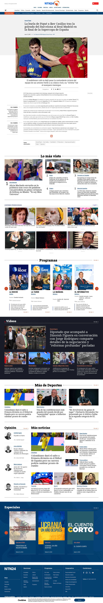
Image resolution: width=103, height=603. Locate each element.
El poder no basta (19, 435)
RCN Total (92, 597)
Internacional (7, 591)
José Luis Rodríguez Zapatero (28, 13)
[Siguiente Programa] (97, 288)
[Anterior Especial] (6, 533)
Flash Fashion (56, 575)
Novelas (65, 597)
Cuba (43, 13)
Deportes (38, 10)
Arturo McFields (18, 446)
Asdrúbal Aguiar (18, 433)
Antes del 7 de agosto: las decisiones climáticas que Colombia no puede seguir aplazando (20, 470)
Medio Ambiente (18, 464)
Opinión (86, 10)
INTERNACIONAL (66, 7)
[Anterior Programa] (6, 288)
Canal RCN (19, 597)
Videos (11, 321)
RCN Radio (32, 597)
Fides (69, 597)
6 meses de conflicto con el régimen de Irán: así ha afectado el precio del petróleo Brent (62, 308)
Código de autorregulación (71, 582)
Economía (28, 10)
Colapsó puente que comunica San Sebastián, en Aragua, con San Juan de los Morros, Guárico (59, 192)
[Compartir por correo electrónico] (57, 89)
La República (38, 597)
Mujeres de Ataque (57, 583)
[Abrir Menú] (5, 10)
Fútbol (37, 144)
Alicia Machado (13, 182)
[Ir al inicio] (12, 570)
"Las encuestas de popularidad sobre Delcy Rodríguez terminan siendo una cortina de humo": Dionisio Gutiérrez (41, 307)
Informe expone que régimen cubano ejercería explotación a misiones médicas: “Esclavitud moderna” (14, 370)
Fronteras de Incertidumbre (21, 547)
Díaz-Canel (38, 13)
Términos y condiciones (56, 599)
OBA (66, 591)
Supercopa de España (70, 142)
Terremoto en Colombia (83, 175)
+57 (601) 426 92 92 (91, 579)
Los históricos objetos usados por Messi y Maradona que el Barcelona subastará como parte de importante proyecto (12, 113)
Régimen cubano (8, 365)
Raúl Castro (17, 13)
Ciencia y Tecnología (60, 10)
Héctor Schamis (20, 494)
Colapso (51, 188)
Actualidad (17, 10)
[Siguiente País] (98, 13)
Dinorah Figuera (54, 329)
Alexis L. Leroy (19, 477)
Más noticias (40, 428)
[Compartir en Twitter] (53, 89)
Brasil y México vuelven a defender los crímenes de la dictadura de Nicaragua (21, 451)
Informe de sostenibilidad (70, 579)
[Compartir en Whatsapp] (59, 89)
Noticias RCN (25, 597)
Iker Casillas (46, 142)
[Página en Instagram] (87, 572)
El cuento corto (80, 546)
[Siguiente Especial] (97, 533)
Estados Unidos (83, 446)
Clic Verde (46, 572)
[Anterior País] (98, 12)
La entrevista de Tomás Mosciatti (48, 578)
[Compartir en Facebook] (51, 89)
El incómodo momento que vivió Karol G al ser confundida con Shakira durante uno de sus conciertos (64, 491)
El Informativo (82, 292)
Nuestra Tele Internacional (48, 10)
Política (22, 10)
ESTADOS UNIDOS (57, 7)
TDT (73, 597)
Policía (51, 175)
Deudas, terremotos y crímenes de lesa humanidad (20, 488)
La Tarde (35, 292)
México (6, 586)
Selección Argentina (82, 188)
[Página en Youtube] (93, 572)
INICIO (35, 7)
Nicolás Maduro (32, 365)
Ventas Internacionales (70, 584)
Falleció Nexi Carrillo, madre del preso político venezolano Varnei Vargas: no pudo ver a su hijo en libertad (88, 465)
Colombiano (7, 407)
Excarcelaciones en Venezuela (84, 365)
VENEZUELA (45, 7)
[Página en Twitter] (90, 572)
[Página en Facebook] (84, 572)
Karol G (56, 486)
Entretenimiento (69, 10)
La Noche (13, 292)
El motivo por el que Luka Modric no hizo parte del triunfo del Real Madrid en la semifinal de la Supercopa (13, 128)
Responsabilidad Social (70, 572)
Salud (75, 10)
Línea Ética (67, 586)
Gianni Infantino (40, 407)
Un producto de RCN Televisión (81, 597)
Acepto (79, 600)
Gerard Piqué (28, 20)
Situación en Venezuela (19, 484)
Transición (33, 486)
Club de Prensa (56, 572)
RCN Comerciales (46, 597)
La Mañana (58, 292)
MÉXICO (51, 7)
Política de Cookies (49, 601)
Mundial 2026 (49, 13)
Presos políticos (84, 460)
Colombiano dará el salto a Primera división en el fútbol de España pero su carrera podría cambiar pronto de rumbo (18, 413)
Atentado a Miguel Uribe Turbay (60, 365)
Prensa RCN (67, 589)
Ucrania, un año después (51, 547)
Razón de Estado (48, 587)
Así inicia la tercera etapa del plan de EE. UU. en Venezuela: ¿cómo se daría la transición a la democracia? (41, 491)
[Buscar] (97, 10)
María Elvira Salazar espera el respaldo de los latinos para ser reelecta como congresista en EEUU (87, 491)
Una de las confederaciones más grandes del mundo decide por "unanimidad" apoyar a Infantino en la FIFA (51, 413)
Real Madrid (53, 142)
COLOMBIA (40, 7)
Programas (81, 10)
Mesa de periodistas (46, 584)
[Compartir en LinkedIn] (55, 89)
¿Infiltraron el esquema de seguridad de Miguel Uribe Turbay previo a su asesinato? (63, 369)
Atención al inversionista (70, 577)
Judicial (33, 10)
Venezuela (6, 584)
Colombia (6, 582)
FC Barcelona (60, 142)
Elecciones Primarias (82, 486)
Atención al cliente (69, 575)
